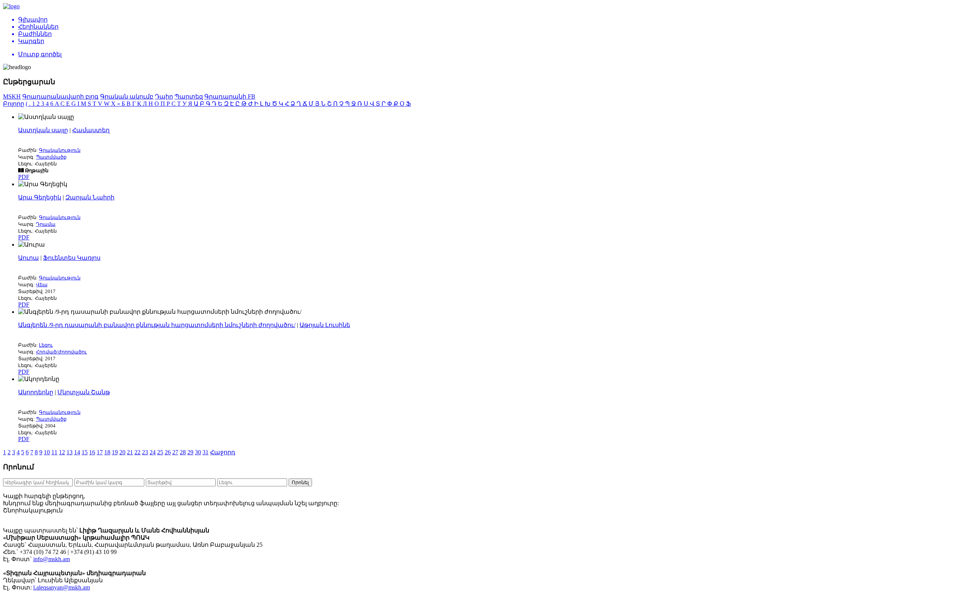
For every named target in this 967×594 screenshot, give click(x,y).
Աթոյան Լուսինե (325, 325)
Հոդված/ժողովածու (61, 352)
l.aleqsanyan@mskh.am (61, 587)
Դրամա (46, 224)
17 (100, 452)
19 (115, 452)
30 (198, 452)
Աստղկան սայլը (43, 130)
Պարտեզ (189, 96)
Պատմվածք (51, 157)
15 (85, 452)
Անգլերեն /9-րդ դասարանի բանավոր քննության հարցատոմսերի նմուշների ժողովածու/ (156, 325)
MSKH (12, 96)
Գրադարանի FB (229, 96)
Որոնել (300, 482)
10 (47, 452)
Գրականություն (59, 150)
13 (69, 452)
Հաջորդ (222, 452)
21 (130, 452)
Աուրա (28, 258)
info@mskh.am (51, 559)
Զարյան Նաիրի (89, 197)
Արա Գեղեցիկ (39, 197)
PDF (23, 177)
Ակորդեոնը (35, 392)
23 (145, 452)
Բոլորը (13, 103)
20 (122, 452)
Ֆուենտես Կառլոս (71, 258)
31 (205, 452)
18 (107, 452)
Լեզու (46, 345)
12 (62, 452)
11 (54, 452)
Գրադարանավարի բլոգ (60, 96)
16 (92, 452)
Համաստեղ (91, 130)
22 (137, 452)
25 (160, 452)
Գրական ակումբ (126, 96)
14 (77, 452)
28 (183, 452)
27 (175, 452)
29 (190, 452)
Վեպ (42, 284)
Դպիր (164, 96)
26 (168, 452)
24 (153, 452)
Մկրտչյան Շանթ (83, 392)
